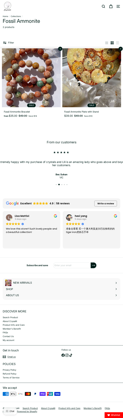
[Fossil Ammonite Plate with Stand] (91, 83)
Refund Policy (9, 373)
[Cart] (111, 6)
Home (5, 16)
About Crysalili (10, 321)
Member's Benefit (12, 328)
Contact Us (8, 336)
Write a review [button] (105, 203)
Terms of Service (11, 377)
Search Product (10, 317)
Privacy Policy (9, 370)
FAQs (5, 332)
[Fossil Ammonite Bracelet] (31, 83)
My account (8, 340)
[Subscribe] (93, 265)
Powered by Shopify (27, 411)
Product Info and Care (14, 325)
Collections (16, 16)
